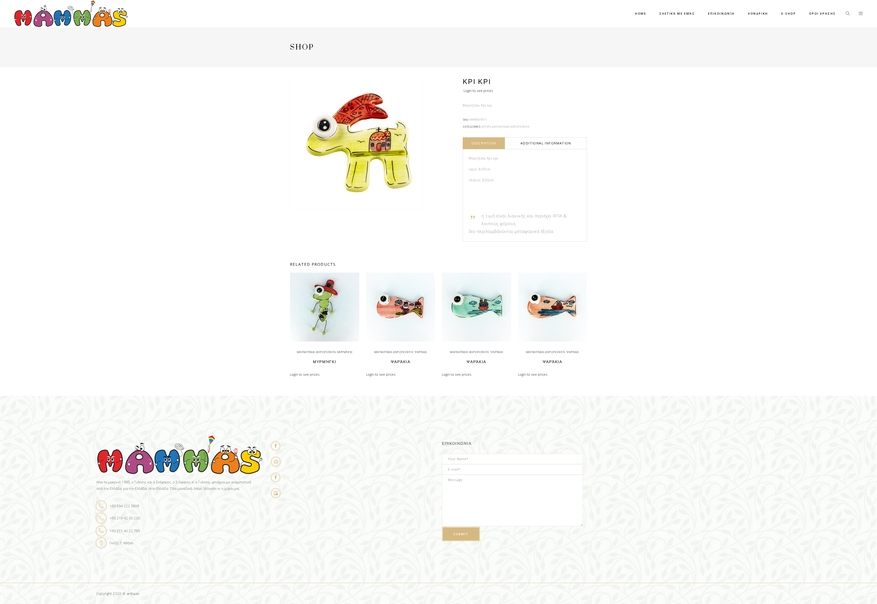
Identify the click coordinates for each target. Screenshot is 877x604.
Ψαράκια (421, 352)
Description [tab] (483, 143)
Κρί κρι (486, 127)
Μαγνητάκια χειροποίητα (510, 127)
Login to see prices (478, 90)
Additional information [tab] (545, 143)
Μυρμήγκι (344, 352)
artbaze (133, 593)
